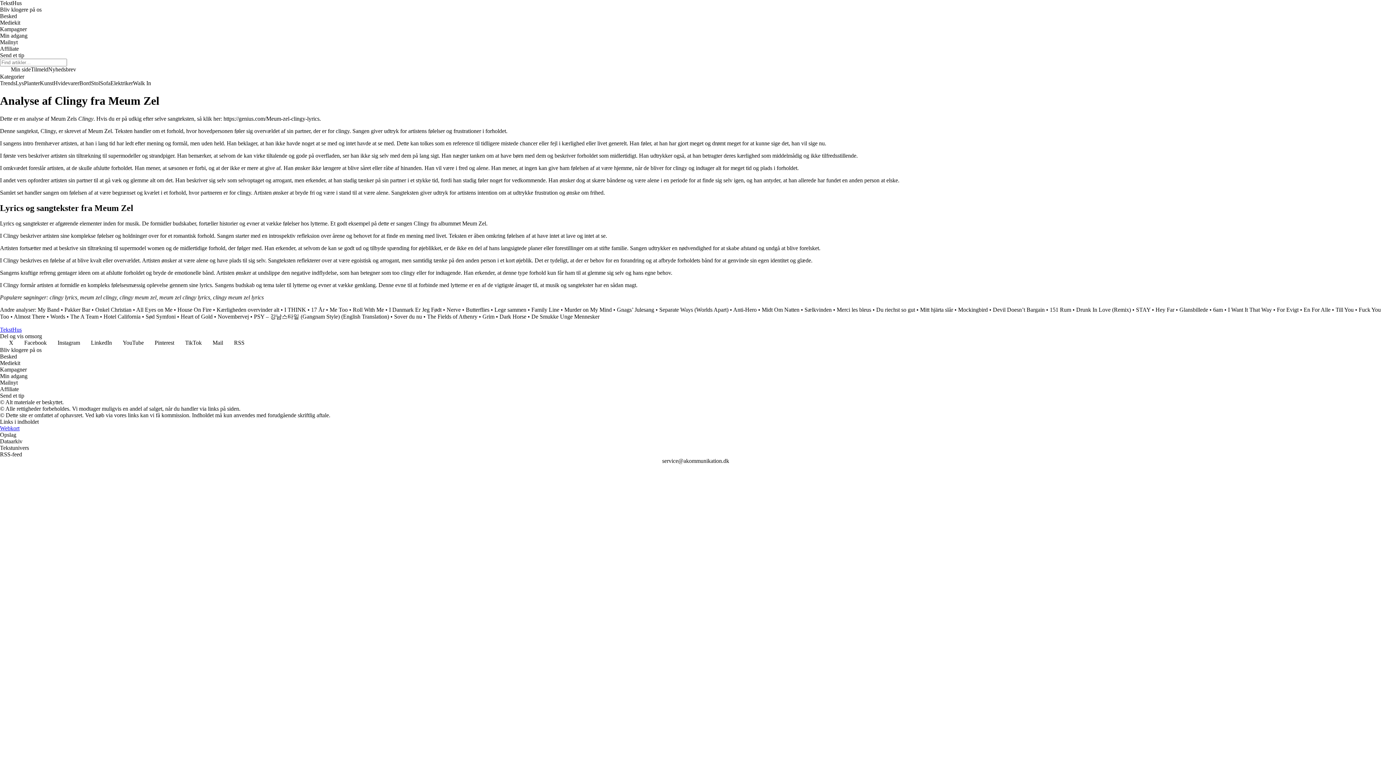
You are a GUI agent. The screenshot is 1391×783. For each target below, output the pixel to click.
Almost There (29, 317)
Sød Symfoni (161, 317)
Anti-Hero (745, 310)
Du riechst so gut (895, 310)
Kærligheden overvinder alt (248, 310)
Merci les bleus (854, 310)
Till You (1345, 310)
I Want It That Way (1250, 310)
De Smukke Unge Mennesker (565, 317)
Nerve (454, 310)
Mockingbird (973, 310)
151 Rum (1060, 310)
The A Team (84, 317)
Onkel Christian (113, 310)
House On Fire (194, 310)
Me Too (339, 310)
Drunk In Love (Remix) (1103, 310)
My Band (48, 310)
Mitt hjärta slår (936, 310)
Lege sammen (510, 310)
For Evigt (1288, 310)
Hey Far (1165, 310)
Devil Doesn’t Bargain (1019, 310)
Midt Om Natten (780, 310)
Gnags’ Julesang (635, 310)
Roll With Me (368, 310)
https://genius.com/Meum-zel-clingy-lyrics (271, 119)
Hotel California (122, 317)
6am (1218, 310)
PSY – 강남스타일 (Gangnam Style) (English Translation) (321, 317)
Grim (488, 317)
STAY (1143, 310)
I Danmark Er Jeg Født (415, 310)
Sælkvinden (818, 310)
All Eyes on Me (154, 310)
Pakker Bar (77, 310)
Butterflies (477, 310)
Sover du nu (408, 317)
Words (57, 317)
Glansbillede (1193, 310)
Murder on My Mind (588, 310)
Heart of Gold (197, 317)
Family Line (545, 310)
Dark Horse (513, 317)
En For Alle (1317, 310)
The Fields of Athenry (452, 317)
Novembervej (233, 317)
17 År (318, 310)
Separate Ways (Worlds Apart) (693, 310)
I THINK (295, 310)
